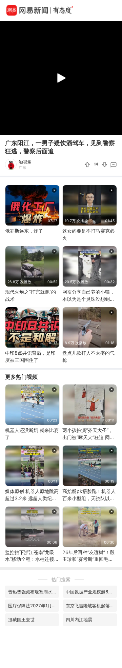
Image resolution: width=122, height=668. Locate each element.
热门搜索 (61, 579)
